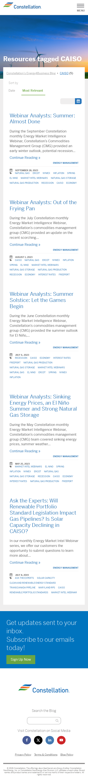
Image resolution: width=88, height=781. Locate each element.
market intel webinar (64, 592)
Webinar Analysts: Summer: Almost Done (42, 118)
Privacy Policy (23, 754)
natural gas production (24, 183)
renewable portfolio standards (29, 592)
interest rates (47, 274)
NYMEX (46, 173)
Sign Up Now (21, 659)
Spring (71, 173)
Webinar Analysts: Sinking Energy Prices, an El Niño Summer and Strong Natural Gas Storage (43, 406)
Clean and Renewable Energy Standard (33, 583)
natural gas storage (63, 178)
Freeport (64, 274)
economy (71, 183)
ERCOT (36, 173)
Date (12, 90)
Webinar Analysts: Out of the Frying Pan (43, 205)
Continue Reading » (25, 157)
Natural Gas (22, 173)
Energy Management (65, 163)
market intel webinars (34, 178)
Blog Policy (66, 754)
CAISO (60, 183)
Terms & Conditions (45, 754)
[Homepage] (44, 697)
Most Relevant (32, 90)
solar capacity (46, 578)
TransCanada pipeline (22, 587)
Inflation (58, 173)
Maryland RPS (46, 587)
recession (47, 183)
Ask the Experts (24, 578)
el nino (14, 178)
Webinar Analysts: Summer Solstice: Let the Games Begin (42, 300)
